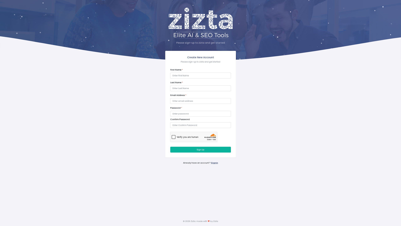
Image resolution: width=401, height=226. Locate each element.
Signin (214, 162)
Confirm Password (180, 119)
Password (176, 107)
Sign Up (200, 149)
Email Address (178, 95)
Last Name (176, 82)
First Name (176, 69)
